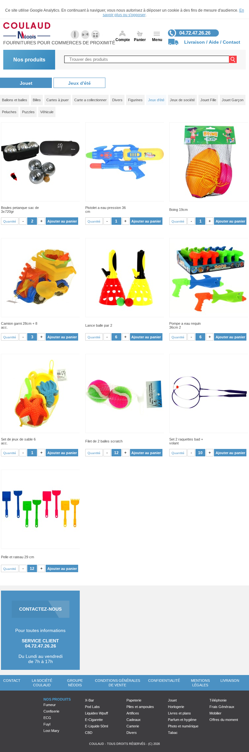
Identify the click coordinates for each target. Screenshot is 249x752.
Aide (214, 42)
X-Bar (89, 700)
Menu (157, 40)
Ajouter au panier (62, 221)
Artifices (132, 713)
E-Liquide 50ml (96, 726)
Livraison (194, 42)
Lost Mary (51, 731)
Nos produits (29, 59)
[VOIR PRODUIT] (40, 162)
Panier (140, 40)
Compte (122, 40)
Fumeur (49, 705)
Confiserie (51, 711)
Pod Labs (92, 707)
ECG (47, 718)
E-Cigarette (94, 720)
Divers (131, 733)
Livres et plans (179, 713)
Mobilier (215, 713)
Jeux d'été (79, 83)
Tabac (173, 733)
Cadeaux (133, 720)
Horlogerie (176, 707)
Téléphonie (218, 700)
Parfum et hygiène (182, 720)
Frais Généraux (221, 707)
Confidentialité (164, 680)
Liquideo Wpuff (96, 713)
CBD (88, 733)
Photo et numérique (183, 726)
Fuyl (46, 724)
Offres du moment (223, 720)
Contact (231, 42)
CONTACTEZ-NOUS (40, 609)
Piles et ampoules (140, 707)
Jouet (26, 83)
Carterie (132, 726)
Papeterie (133, 700)
